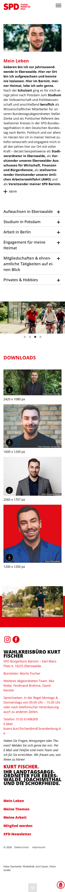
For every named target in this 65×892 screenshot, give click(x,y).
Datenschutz (21, 847)
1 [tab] (25, 337)
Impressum (38, 847)
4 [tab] (40, 337)
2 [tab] (30, 337)
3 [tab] (35, 337)
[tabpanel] (32, 317)
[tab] (32, 212)
